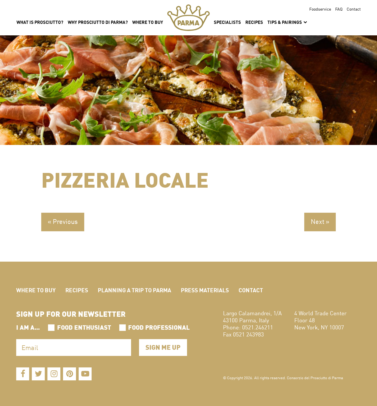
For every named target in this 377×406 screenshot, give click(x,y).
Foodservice (320, 9)
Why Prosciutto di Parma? (98, 22)
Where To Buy (147, 22)
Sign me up (163, 346)
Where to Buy (36, 290)
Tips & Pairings (285, 22)
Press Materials (205, 290)
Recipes (254, 22)
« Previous (63, 221)
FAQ (339, 9)
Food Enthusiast (84, 326)
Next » (320, 221)
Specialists (227, 22)
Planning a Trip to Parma (134, 290)
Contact (354, 9)
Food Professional (159, 326)
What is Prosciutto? (39, 22)
